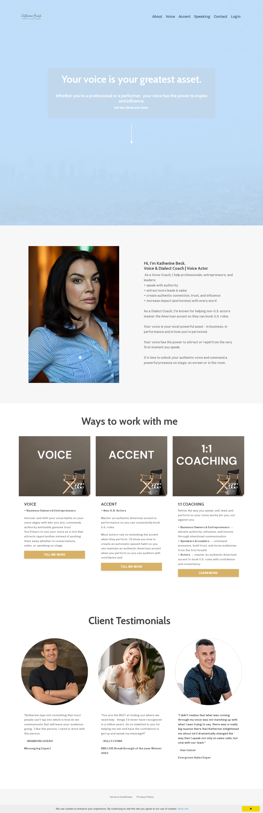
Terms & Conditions (120, 796)
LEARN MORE (208, 573)
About (157, 16)
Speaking (202, 16)
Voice (170, 16)
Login (236, 16)
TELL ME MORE (55, 554)
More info (183, 808)
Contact (220, 16)
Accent (185, 16)
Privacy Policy (145, 796)
